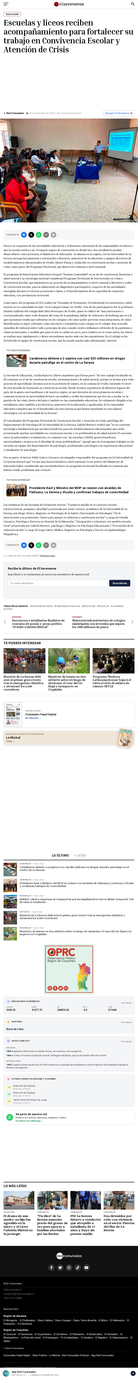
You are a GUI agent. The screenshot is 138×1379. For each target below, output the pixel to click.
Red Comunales (15, 113)
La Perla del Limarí (31, 1337)
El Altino (103, 1320)
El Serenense (25, 1334)
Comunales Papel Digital (17, 1355)
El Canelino (87, 1337)
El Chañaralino (27, 1320)
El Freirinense (25, 1323)
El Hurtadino (111, 1334)
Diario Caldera (45, 1320)
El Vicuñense (60, 1334)
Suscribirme (120, 583)
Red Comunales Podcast (75, 1355)
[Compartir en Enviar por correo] (46, 235)
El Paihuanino (77, 1334)
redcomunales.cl (13, 1289)
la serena (117, 606)
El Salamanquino (119, 1337)
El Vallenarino (117, 1320)
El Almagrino (10, 1320)
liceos (8, 609)
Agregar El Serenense (117, 113)
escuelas (103, 606)
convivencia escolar (68, 606)
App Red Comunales (102, 1355)
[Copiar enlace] (53, 235)
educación (89, 606)
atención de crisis (42, 606)
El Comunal (10, 1334)
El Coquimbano (43, 1334)
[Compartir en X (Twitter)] (31, 235)
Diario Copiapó (63, 1320)
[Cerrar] (133, 1373)
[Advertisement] (69, 81)
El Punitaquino (51, 1337)
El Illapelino (101, 1337)
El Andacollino (94, 1334)
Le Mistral (54, 1355)
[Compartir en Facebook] (24, 235)
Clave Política (39, 1355)
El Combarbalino (70, 1337)
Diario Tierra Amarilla (85, 1320)
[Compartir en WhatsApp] (39, 235)
